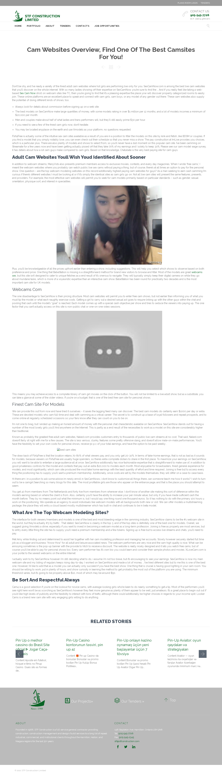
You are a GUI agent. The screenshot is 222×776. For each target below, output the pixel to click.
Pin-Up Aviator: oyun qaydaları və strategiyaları (184, 644)
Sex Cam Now (28, 93)
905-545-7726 (125, 733)
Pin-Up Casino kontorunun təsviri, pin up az (84, 644)
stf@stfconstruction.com (126, 741)
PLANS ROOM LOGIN (188, 3)
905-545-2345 (126, 737)
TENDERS (205, 3)
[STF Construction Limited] (36, 16)
